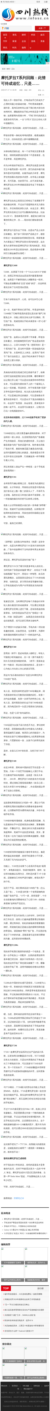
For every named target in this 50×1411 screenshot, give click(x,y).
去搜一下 (42, 28)
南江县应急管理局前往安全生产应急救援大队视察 (24, 1310)
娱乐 (43, 35)
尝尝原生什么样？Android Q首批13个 (19, 1331)
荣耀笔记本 (19, 1198)
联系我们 (15, 1386)
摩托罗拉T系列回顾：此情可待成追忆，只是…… (23, 1219)
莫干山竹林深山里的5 (12, 1280)
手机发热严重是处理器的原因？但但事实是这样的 (23, 1223)
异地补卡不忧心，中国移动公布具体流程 (20, 1226)
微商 (24, 48)
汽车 (5, 41)
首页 (5, 35)
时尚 (14, 48)
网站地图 (27, 1389)
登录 (38, 2)
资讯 (14, 35)
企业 (24, 41)
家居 (14, 41)
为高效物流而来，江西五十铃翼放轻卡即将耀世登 (24, 1326)
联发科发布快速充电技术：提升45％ (18, 1320)
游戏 (33, 41)
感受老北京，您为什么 (36, 1263)
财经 (24, 35)
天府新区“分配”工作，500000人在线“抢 (20, 1315)
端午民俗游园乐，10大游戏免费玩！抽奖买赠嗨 (23, 1294)
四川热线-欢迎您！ (9, 2)
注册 (46, 2)
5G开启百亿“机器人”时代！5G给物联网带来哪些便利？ (26, 1233)
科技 (33, 35)
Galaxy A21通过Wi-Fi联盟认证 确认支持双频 (21, 1230)
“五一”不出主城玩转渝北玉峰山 (16, 1305)
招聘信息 (37, 1386)
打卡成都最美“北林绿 (12, 1263)
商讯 (5, 48)
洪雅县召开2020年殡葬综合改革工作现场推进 (22, 1299)
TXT (31, 1389)
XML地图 (26, 1386)
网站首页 (4, 1386)
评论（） (41, 90)
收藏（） (41, 95)
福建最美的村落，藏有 (36, 1280)
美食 (43, 41)
